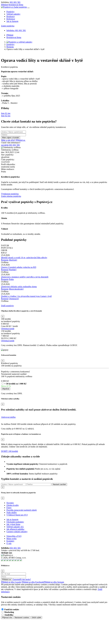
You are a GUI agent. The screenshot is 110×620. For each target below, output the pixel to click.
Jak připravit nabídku (15, 529)
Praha (11, 279)
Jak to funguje (12, 21)
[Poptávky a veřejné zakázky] (19, 42)
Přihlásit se (6, 579)
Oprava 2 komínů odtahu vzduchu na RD (18, 267)
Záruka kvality (12, 505)
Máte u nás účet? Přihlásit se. (13, 140)
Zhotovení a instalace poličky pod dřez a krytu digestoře (24, 277)
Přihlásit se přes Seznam (54, 582)
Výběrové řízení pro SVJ (17, 515)
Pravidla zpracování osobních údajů (21, 510)
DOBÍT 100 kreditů (9, 451)
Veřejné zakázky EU (15, 527)
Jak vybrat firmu (13, 524)
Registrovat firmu (15, 4)
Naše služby (11, 512)
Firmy (9, 508)
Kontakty (10, 541)
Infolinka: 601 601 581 (16, 30)
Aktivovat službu (8, 417)
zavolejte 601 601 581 (10, 145)
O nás (8, 543)
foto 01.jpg (5, 113)
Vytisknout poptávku (10, 194)
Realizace (10, 16)
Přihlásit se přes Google (11, 582)
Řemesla (10, 47)
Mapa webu (11, 538)
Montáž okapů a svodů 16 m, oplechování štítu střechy (24, 257)
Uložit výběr (36, 618)
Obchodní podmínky (15, 522)
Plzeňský (12, 269)
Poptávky (10, 11)
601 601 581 (15, 2)
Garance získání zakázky (17, 531)
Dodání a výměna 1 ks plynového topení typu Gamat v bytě (26, 296)
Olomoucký (14, 299)
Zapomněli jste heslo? (21, 579)
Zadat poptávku (20, 7)
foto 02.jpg (5, 116)
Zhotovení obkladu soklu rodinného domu (19, 286)
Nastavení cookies (22, 618)
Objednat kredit (7, 328)
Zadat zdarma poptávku (11, 196)
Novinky (10, 503)
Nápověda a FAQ (13, 536)
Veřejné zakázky (13, 14)
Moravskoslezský (16, 289)
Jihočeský (13, 260)
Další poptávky (7, 305)
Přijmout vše (7, 618)
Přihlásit (4, 4)
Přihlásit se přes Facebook (33, 582)
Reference (10, 19)
